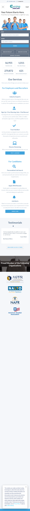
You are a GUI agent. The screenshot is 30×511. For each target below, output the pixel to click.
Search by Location (22, 51)
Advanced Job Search (15, 55)
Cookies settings (10, 505)
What (2, 32)
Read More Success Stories (15, 247)
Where (3, 38)
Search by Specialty (7, 51)
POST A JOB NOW (15, 153)
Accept (26, 487)
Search (15, 46)
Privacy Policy (17, 503)
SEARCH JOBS (15, 211)
